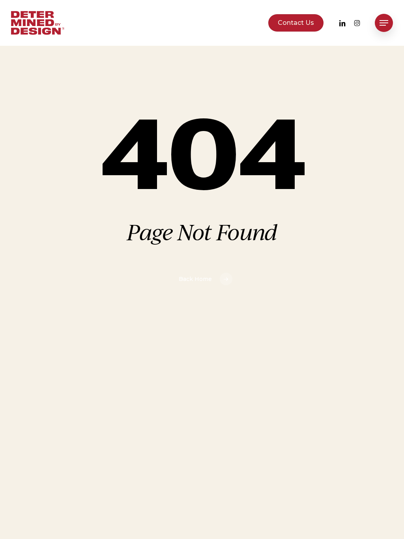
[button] (384, 23)
